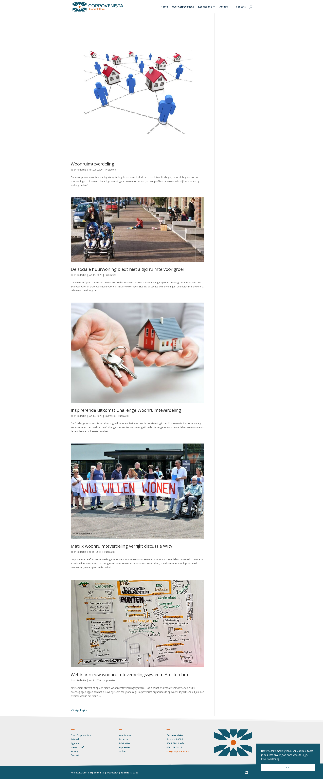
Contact (241, 7)
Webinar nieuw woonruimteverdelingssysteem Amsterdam (129, 674)
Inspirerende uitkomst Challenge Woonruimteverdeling (126, 410)
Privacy (74, 751)
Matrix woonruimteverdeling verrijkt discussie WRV (122, 546)
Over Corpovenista (183, 7)
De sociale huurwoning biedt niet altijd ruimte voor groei (127, 269)
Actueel (224, 7)
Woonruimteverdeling (92, 164)
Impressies (111, 415)
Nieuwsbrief (77, 747)
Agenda (75, 743)
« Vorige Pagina (79, 710)
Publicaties (110, 275)
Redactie (81, 169)
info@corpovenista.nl (178, 751)
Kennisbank (205, 7)
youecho (124, 772)
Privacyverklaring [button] (270, 759)
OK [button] (288, 767)
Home (164, 7)
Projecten (110, 169)
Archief (122, 751)
